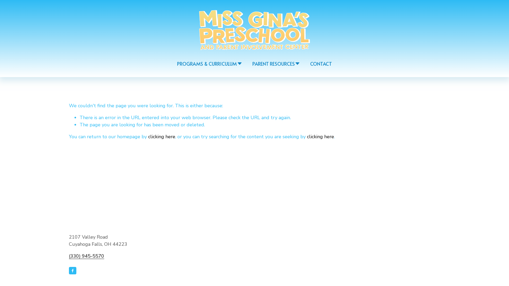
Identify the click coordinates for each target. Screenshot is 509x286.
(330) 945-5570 (86, 256)
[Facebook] (72, 270)
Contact (321, 63)
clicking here (161, 136)
